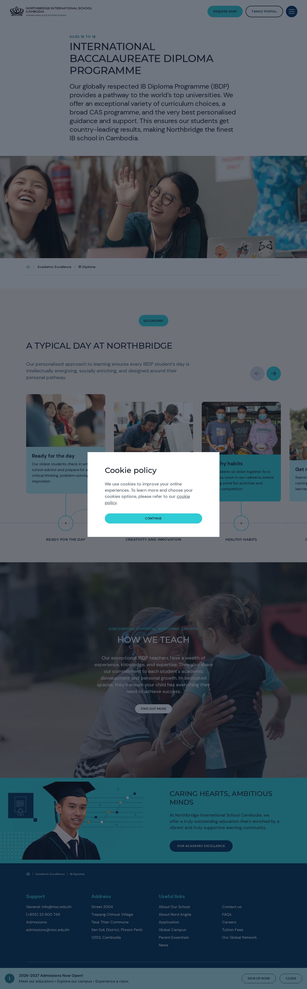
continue (153, 518)
